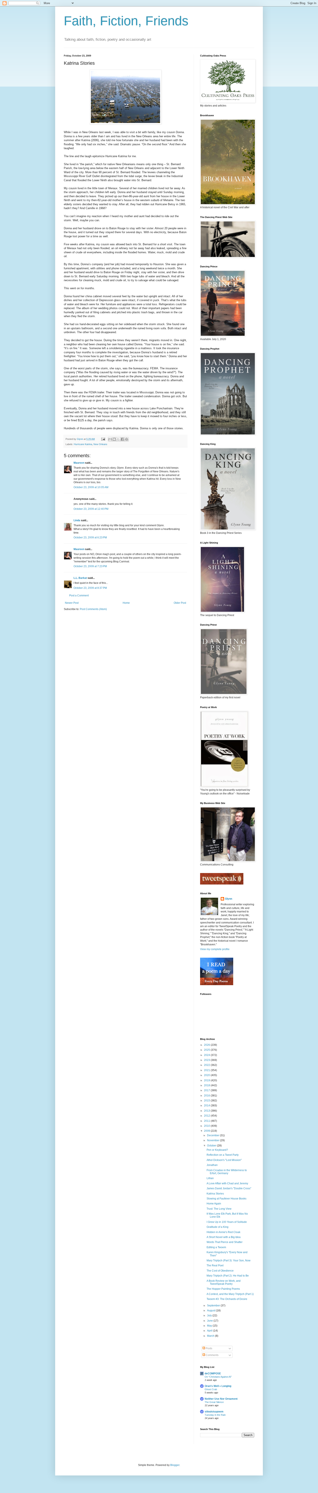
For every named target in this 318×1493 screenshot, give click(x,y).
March (211, 1335)
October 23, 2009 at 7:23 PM (90, 566)
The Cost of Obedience (220, 1270)
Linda (77, 520)
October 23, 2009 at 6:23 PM (90, 537)
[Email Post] (103, 439)
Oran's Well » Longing (218, 1386)
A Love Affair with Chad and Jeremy (227, 1183)
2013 (207, 1110)
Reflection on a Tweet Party (223, 1154)
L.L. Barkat (80, 577)
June (210, 1320)
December (213, 1135)
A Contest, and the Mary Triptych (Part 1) (230, 1294)
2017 (207, 1090)
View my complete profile (215, 949)
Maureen (79, 462)
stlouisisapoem (214, 1411)
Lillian (210, 1178)
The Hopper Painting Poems (223, 1288)
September (214, 1305)
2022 (207, 1065)
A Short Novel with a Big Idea (224, 1237)
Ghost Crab (211, 1389)
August (211, 1310)
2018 (207, 1085)
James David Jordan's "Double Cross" (229, 1188)
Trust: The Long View (219, 1208)
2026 (207, 1044)
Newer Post (72, 602)
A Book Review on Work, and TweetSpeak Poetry (224, 1282)
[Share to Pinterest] (126, 439)
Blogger (174, 1465)
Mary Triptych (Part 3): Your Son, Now (229, 1260)
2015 (207, 1100)
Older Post (180, 602)
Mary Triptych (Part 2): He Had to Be (228, 1275)
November (213, 1140)
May (210, 1325)
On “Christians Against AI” (218, 1376)
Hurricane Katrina (83, 444)
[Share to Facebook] (122, 439)
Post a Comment (79, 595)
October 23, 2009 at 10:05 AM (91, 487)
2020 (207, 1075)
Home (126, 602)
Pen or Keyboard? (217, 1149)
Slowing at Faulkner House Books (226, 1198)
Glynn (228, 898)
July (209, 1315)
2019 (207, 1080)
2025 (207, 1049)
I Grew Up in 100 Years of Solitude (227, 1221)
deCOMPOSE (213, 1373)
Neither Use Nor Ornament (221, 1398)
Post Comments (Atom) (93, 609)
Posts (208, 1348)
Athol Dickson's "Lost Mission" (224, 1160)
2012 (207, 1115)
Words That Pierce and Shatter (225, 1242)
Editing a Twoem (216, 1247)
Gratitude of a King (217, 1226)
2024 (207, 1055)
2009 (207, 1130)
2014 (207, 1105)
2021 (207, 1070)
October (212, 1145)
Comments (211, 1355)
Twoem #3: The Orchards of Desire (227, 1299)
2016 (207, 1095)
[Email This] (110, 439)
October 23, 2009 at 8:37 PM (90, 587)
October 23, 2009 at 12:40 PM (91, 508)
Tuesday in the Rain (215, 1415)
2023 (207, 1060)
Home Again (214, 1203)
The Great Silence (214, 1402)
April (210, 1330)
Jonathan (212, 1165)
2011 (207, 1120)
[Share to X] (118, 439)
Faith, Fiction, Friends (126, 21)
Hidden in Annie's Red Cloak (223, 1232)
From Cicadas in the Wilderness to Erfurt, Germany (227, 1172)
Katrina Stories (215, 1193)
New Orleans (100, 444)
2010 (207, 1125)
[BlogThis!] (114, 439)
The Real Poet (215, 1265)
